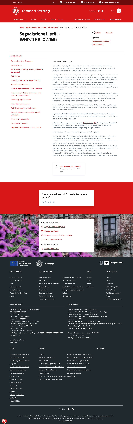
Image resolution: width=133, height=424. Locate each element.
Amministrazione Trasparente (36, 27)
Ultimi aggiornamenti (17, 395)
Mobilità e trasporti (69, 283)
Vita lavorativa (67, 296)
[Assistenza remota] (112, 416)
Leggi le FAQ (14, 363)
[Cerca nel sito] (119, 10)
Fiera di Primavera (44, 373)
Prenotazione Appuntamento (19, 367)
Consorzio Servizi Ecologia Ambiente (50, 379)
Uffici (11, 283)
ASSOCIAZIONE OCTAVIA (47, 357)
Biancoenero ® (74, 418)
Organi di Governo (16, 277)
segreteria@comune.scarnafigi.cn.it (25, 323)
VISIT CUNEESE (44, 360)
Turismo (65, 293)
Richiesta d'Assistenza (17, 373)
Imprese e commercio (69, 280)
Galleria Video (110, 290)
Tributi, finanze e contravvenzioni (73, 290)
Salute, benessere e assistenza (72, 287)
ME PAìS (41, 354)
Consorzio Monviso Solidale (47, 370)
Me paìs (89, 280)
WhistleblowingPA (89, 123)
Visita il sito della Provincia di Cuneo (78, 363)
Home (22, 27)
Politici (12, 296)
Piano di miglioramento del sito (20, 360)
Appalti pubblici (44, 287)
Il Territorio (109, 283)
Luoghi (108, 280)
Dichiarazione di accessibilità (19, 357)
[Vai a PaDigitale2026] (111, 262)
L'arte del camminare (74, 373)
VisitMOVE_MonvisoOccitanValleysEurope (81, 354)
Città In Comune (105, 416)
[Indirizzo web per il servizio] (56, 166)
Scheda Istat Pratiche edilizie (76, 367)
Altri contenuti (53, 27)
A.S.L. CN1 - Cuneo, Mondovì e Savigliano (52, 376)
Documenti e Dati (15, 287)
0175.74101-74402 (19, 312)
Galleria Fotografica (112, 287)
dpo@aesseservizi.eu (78, 335)
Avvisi (89, 283)
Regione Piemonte (17, 2)
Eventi (108, 277)
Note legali (13, 385)
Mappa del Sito (15, 401)
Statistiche (13, 398)
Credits (12, 391)
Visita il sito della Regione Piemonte (78, 360)
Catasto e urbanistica (45, 293)
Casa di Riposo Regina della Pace (49, 363)
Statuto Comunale (16, 379)
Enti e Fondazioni (15, 290)
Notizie (89, 277)
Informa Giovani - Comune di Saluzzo (79, 370)
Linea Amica (71, 376)
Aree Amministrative (16, 280)
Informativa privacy (16, 382)
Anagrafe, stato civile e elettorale (49, 283)
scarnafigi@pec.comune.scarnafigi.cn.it (26, 321)
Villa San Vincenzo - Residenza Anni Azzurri (53, 367)
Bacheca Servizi (15, 376)
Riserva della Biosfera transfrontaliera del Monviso (83, 357)
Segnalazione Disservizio (18, 370)
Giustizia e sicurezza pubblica (72, 277)
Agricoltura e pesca (45, 277)
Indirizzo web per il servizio (70, 166)
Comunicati (90, 287)
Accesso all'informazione (82, 19)
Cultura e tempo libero (46, 296)
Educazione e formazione (47, 299)
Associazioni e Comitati (113, 299)
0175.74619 (17, 314)
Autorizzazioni (43, 290)
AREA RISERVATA (66, 421)
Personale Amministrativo (18, 293)
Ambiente (42, 280)
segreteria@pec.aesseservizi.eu (81, 337)
